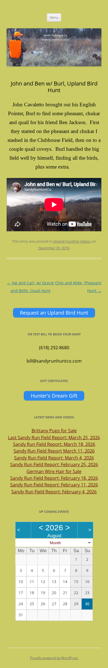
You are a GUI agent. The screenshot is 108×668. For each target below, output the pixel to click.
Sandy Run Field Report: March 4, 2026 (54, 458)
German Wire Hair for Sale (54, 471)
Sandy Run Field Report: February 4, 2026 (54, 492)
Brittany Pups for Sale (54, 431)
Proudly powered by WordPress (54, 658)
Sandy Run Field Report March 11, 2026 (54, 451)
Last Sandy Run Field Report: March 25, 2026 (54, 438)
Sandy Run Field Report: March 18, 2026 (54, 444)
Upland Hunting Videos (72, 241)
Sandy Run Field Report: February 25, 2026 (54, 464)
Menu (54, 17)
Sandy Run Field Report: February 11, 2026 (54, 485)
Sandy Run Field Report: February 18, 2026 (54, 478)
